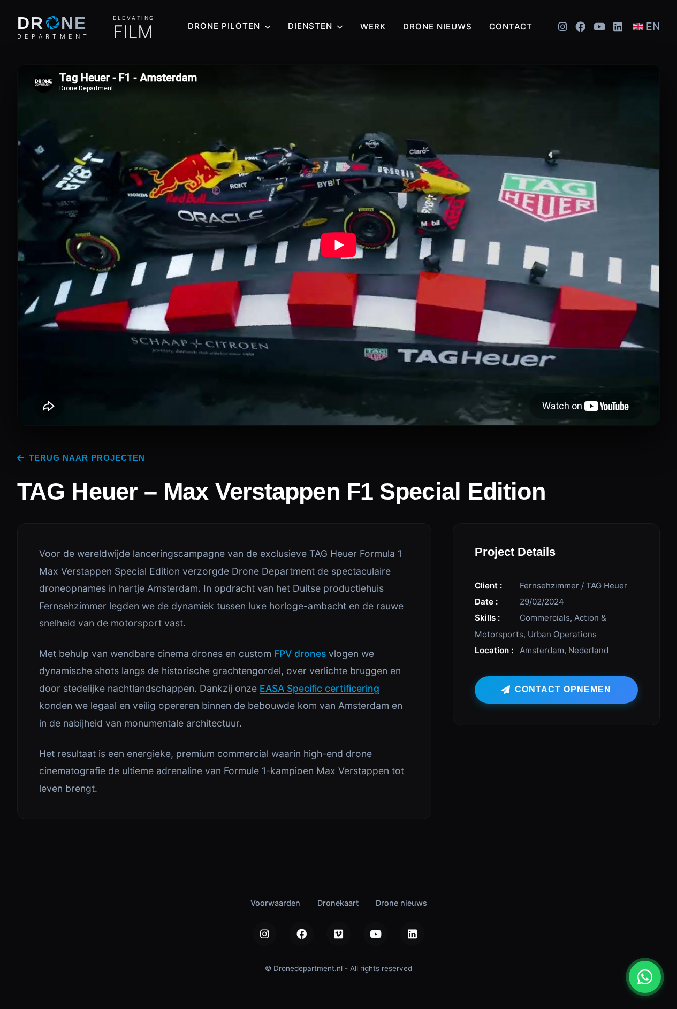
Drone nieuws (437, 26)
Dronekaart (338, 902)
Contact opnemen (563, 689)
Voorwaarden (275, 902)
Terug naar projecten (87, 457)
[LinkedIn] (617, 26)
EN (653, 26)
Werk (373, 26)
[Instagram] (562, 26)
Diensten (310, 26)
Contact (511, 26)
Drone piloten (224, 26)
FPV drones (300, 653)
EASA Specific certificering (319, 688)
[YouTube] (599, 26)
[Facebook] (580, 26)
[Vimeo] (338, 934)
